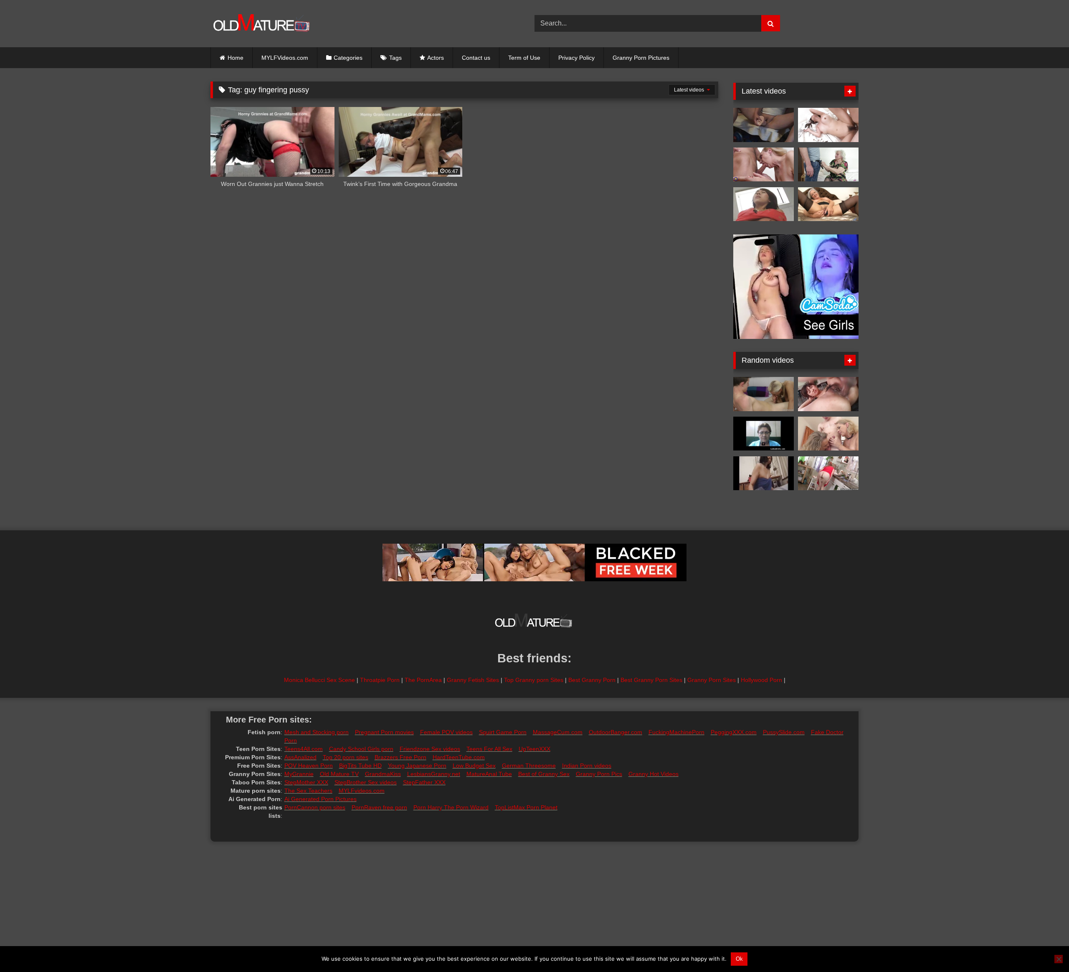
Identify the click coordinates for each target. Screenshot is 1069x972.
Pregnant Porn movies (384, 732)
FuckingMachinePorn (676, 732)
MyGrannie (299, 774)
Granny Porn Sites (711, 680)
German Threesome (529, 765)
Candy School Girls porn (361, 749)
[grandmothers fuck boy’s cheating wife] (828, 434)
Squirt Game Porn (503, 732)
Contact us (476, 57)
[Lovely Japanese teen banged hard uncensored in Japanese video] (763, 204)
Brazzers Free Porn (400, 757)
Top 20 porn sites (345, 757)
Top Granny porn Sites (533, 680)
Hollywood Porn (761, 680)
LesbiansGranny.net (433, 774)
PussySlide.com (784, 732)
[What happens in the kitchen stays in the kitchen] (828, 473)
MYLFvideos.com (362, 790)
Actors (435, 57)
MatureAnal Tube (489, 774)
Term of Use (524, 57)
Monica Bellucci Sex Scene (319, 680)
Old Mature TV (339, 774)
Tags (395, 57)
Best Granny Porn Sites (651, 680)
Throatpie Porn (380, 680)
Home (235, 57)
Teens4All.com (303, 749)
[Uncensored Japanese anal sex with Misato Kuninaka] (828, 394)
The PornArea (423, 680)
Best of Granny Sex (544, 774)
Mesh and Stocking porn (316, 732)
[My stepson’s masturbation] (763, 473)
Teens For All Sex (489, 749)
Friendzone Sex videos (430, 749)
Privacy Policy (576, 57)
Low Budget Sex (474, 765)
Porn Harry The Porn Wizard (451, 807)
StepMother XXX (306, 782)
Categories (348, 57)
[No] (1058, 959)
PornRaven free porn (379, 807)
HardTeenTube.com (459, 757)
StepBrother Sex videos (365, 782)
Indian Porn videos (586, 765)
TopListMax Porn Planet (526, 807)
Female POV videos (446, 732)
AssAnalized (300, 757)
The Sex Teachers (308, 790)
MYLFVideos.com (284, 57)
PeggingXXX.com (734, 732)
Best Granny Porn (592, 680)
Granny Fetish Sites (473, 680)
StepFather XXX (424, 782)
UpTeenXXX (534, 749)
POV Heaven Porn (308, 765)
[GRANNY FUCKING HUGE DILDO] (763, 125)
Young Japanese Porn (417, 765)
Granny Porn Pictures (641, 57)
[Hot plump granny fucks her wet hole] (828, 204)
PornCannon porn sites (314, 807)
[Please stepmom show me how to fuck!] (763, 394)
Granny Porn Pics (599, 774)
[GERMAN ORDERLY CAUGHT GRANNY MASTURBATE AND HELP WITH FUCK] (828, 165)
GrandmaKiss (383, 774)
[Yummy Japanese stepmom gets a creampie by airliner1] (828, 125)
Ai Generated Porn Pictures (320, 799)
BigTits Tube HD (360, 765)
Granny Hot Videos (653, 774)
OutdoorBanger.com (615, 732)
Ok (739, 959)
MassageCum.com (558, 732)
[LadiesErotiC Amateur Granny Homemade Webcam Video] (763, 434)
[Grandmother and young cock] (763, 165)
